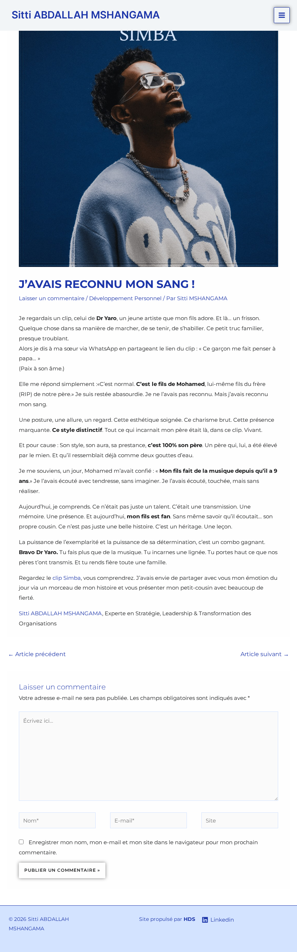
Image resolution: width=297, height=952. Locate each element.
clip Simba (67, 577)
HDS (189, 919)
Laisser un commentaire (51, 298)
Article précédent (37, 654)
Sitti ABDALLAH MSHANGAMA (86, 15)
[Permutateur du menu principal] (282, 15)
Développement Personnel (125, 298)
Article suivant (264, 654)
